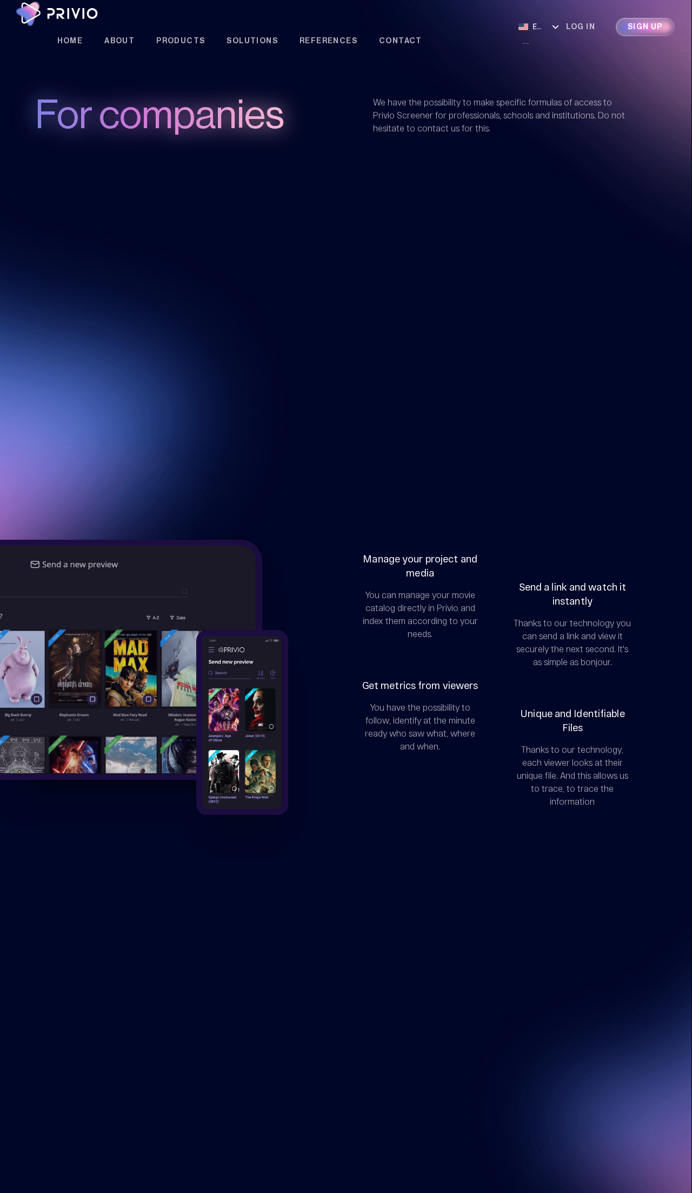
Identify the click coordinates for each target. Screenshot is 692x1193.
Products (180, 41)
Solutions (252, 41)
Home (70, 41)
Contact (400, 41)
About (119, 41)
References (328, 41)
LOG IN (580, 27)
